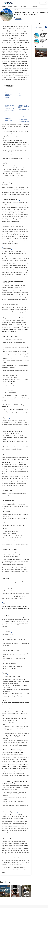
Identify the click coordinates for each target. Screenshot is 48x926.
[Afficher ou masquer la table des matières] (21, 86)
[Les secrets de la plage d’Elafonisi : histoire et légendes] (36, 41)
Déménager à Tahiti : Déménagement (8, 95)
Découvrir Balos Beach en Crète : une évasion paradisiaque (43, 34)
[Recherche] (41, 3)
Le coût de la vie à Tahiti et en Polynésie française (9, 111)
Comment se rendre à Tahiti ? (10, 92)
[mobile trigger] (2, 2)
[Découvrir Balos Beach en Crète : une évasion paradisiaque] (36, 35)
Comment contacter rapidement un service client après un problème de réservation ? (15, 890)
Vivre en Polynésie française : (24, 109)
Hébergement (7, 97)
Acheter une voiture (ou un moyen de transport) (9, 100)
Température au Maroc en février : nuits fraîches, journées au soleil (40, 52)
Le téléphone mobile (8, 120)
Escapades (18, 18)
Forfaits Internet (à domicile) (24, 88)
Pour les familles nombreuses (24, 121)
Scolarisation (21, 97)
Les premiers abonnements (9, 102)
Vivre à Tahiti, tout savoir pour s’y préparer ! (9, 89)
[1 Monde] (8, 2)
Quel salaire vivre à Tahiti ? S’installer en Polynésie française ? (23, 116)
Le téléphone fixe (7, 118)
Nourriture (6, 116)
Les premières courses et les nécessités (9, 106)
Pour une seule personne (23, 119)
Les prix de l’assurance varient (22, 100)
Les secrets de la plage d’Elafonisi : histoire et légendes (43, 41)
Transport (20, 95)
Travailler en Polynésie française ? (23, 112)
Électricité (20, 91)
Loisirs (20, 103)
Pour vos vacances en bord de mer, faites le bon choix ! (5, 890)
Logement (6, 113)
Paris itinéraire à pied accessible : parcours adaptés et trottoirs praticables (26, 890)
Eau (19, 93)
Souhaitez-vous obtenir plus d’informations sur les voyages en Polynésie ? (23, 106)
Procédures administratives (9, 108)
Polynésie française (6, 28)
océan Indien (23, 38)
